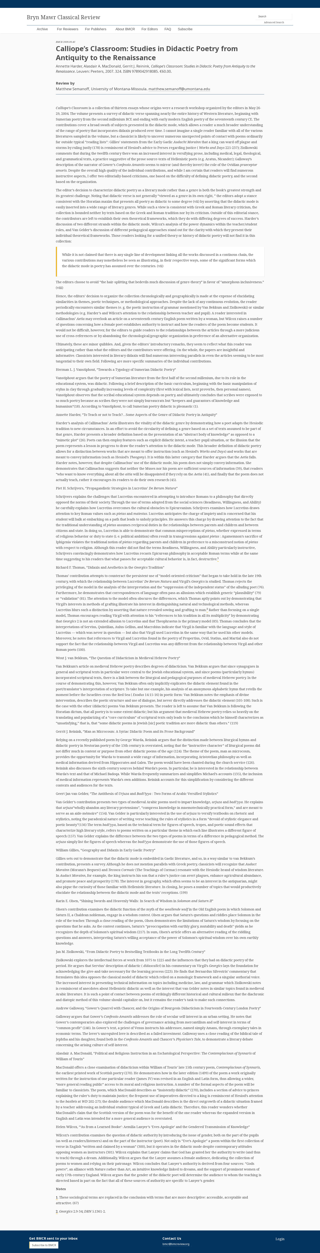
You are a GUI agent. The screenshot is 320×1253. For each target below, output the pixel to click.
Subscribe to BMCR (44, 1245)
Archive (42, 29)
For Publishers (95, 29)
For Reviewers (67, 29)
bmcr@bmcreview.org (175, 1244)
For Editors (150, 29)
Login (280, 1239)
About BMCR (125, 29)
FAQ (167, 29)
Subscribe (185, 29)
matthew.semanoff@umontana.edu (179, 88)
